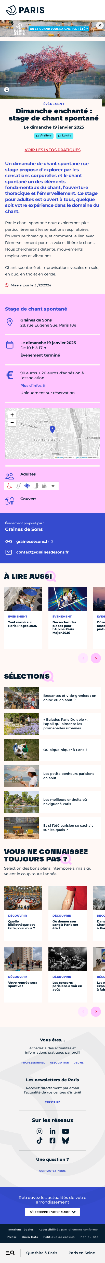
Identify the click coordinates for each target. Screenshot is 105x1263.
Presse (12, 1237)
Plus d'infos (31, 385)
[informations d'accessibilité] (31, 486)
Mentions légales (20, 1229)
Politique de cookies (59, 1237)
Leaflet (60, 457)
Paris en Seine (82, 1253)
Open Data (30, 1237)
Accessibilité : (68, 1229)
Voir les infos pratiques (53, 149)
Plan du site (89, 1237)
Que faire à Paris (41, 1253)
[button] (52, 429)
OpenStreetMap (81, 457)
